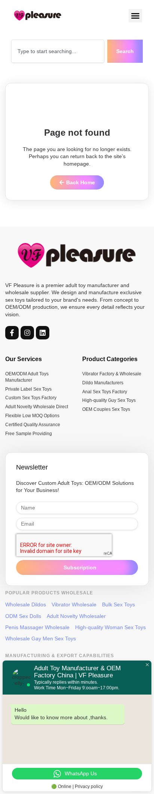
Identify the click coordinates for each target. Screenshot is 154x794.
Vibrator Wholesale (74, 604)
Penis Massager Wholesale (37, 627)
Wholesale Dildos (25, 604)
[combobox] (57, 51)
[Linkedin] (42, 332)
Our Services (23, 359)
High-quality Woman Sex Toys (110, 627)
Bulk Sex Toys (118, 604)
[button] (135, 15)
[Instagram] (27, 332)
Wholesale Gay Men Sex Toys (40, 638)
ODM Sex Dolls (23, 616)
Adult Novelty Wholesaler (76, 616)
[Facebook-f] (12, 332)
